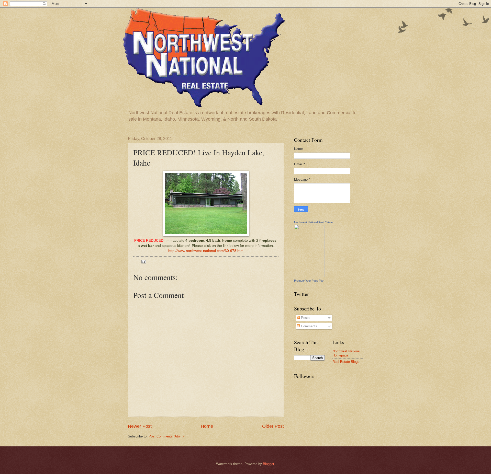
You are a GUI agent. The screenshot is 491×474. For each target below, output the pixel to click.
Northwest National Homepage (346, 353)
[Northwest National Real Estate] (309, 276)
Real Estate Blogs (345, 362)
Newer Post (140, 426)
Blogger (268, 464)
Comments (308, 326)
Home (207, 426)
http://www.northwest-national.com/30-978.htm (205, 251)
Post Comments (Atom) (166, 436)
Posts (305, 318)
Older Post (273, 426)
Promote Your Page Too (308, 280)
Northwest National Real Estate (313, 222)
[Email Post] (143, 261)
